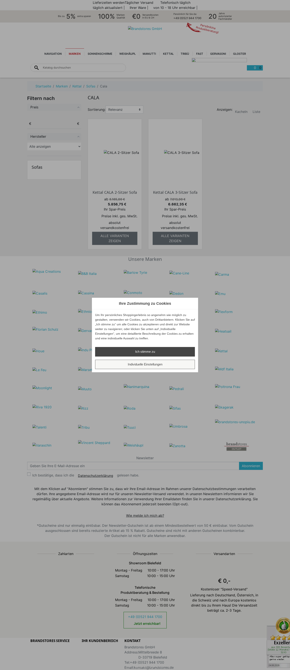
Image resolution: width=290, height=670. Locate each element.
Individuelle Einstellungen (145, 364)
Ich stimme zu (145, 351)
